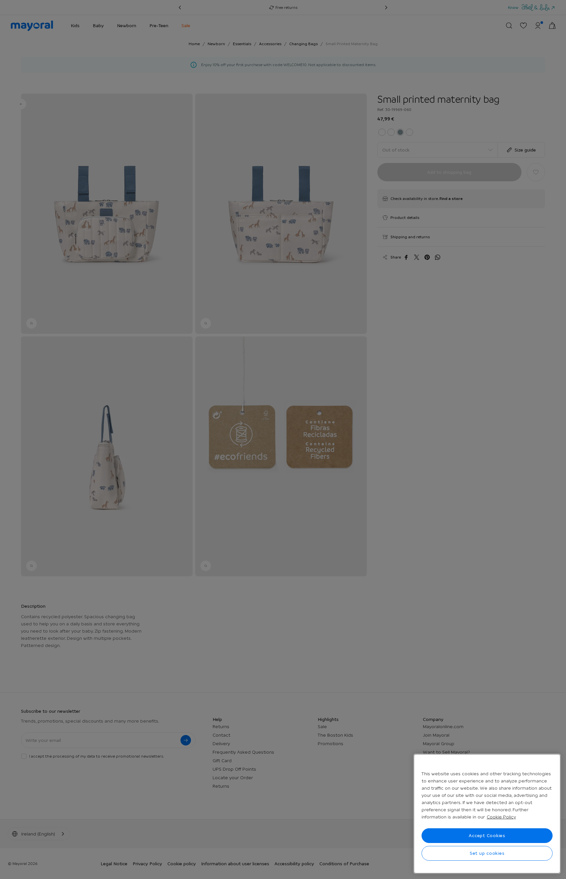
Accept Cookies (487, 835)
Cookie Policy (501, 817)
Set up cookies (487, 853)
